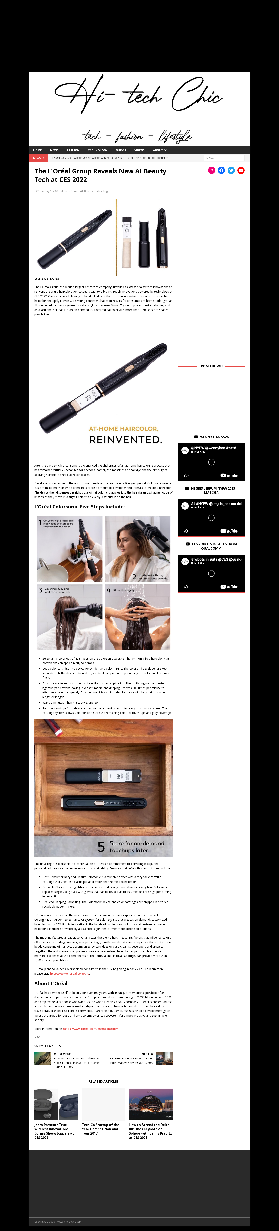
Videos (139, 150)
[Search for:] (224, 158)
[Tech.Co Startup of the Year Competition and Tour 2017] (104, 1104)
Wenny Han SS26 (214, 437)
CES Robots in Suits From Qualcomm (214, 546)
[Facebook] (221, 170)
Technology (97, 150)
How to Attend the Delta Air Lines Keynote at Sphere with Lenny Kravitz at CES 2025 (150, 1131)
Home (37, 150)
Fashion (73, 150)
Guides (121, 150)
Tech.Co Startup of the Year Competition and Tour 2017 (100, 1129)
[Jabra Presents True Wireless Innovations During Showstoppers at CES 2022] (56, 1104)
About (158, 150)
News (54, 150)
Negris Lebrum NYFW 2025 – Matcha (214, 490)
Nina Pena (71, 191)
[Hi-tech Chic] (139, 143)
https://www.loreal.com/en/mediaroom (91, 1029)
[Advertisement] (139, 38)
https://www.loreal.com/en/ (69, 973)
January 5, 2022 (49, 191)
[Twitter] (231, 170)
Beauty (88, 191)
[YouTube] (241, 170)
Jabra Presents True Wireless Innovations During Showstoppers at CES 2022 (54, 1131)
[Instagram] (211, 170)
